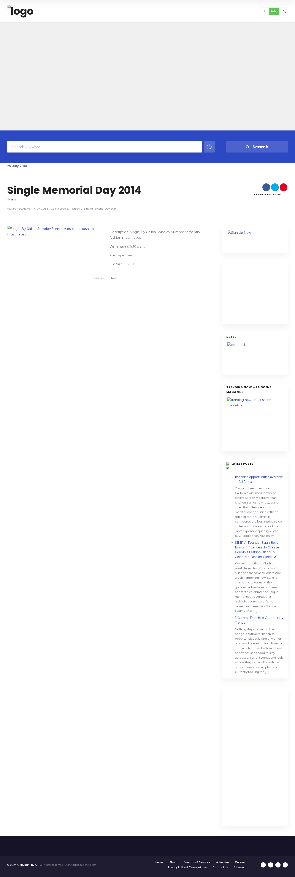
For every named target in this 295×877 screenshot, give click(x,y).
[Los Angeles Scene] (20, 11)
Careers (240, 862)
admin (15, 199)
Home (26, 208)
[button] (284, 11)
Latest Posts (242, 464)
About (174, 862)
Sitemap (240, 867)
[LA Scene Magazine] (255, 422)
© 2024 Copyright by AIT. (23, 865)
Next (114, 278)
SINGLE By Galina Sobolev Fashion (58, 208)
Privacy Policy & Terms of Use (187, 867)
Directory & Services (197, 862)
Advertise (222, 862)
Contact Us (220, 867)
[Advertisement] (258, 292)
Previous (99, 278)
